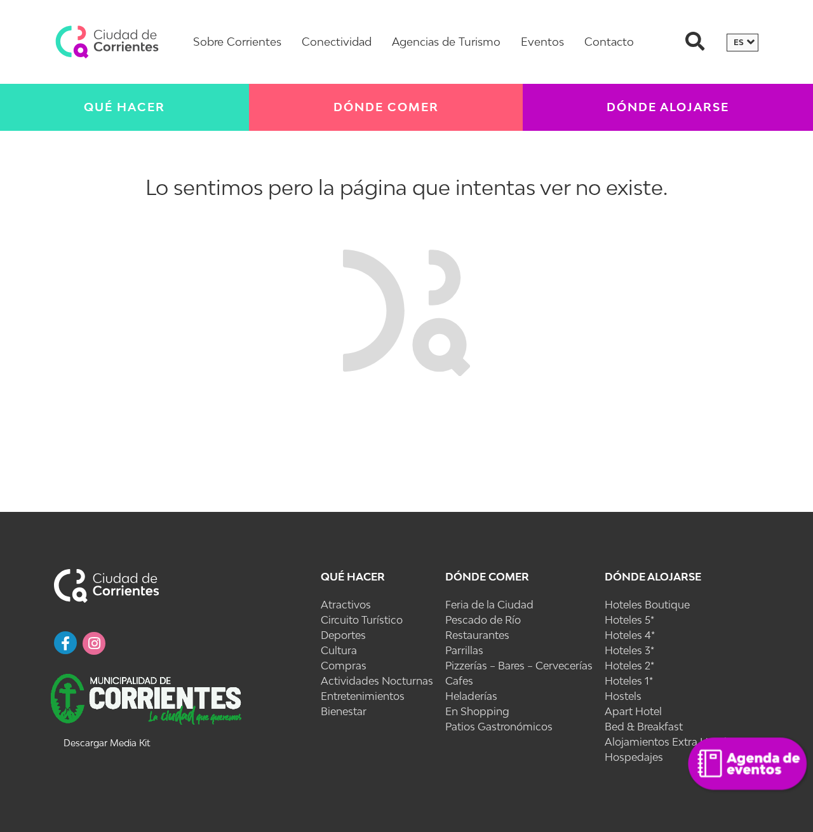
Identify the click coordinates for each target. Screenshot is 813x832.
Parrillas (464, 650)
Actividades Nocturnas (377, 680)
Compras (343, 665)
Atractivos (346, 604)
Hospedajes (634, 757)
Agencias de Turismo (446, 41)
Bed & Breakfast (644, 726)
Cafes (459, 680)
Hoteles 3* (629, 650)
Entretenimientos (363, 696)
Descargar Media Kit (107, 742)
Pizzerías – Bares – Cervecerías (519, 665)
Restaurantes (477, 635)
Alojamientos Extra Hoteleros (676, 741)
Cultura (339, 650)
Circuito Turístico (362, 620)
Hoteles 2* (629, 665)
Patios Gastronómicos (499, 726)
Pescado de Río (483, 620)
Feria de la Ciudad (489, 604)
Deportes (343, 635)
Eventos (542, 41)
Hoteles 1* (629, 680)
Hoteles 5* (629, 620)
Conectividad (337, 41)
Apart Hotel (633, 711)
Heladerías (471, 696)
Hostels (623, 696)
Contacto (609, 41)
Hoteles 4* (630, 635)
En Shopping (477, 711)
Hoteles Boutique (647, 604)
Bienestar (343, 711)
